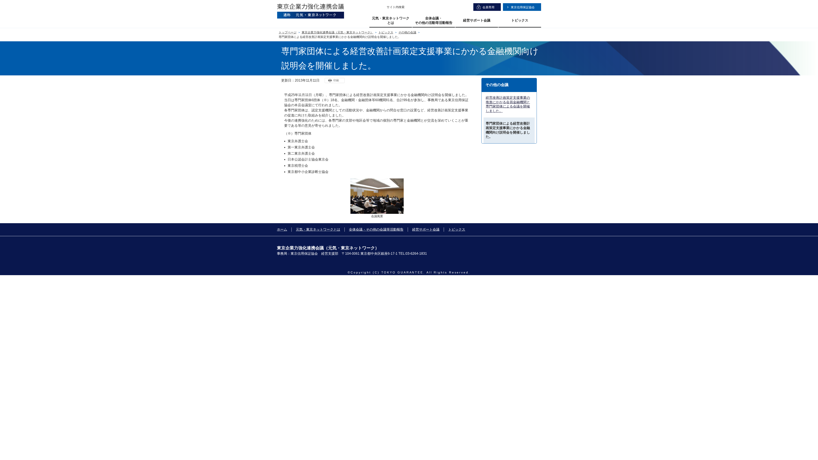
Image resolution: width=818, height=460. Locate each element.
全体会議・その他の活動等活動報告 (433, 20)
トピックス (519, 20)
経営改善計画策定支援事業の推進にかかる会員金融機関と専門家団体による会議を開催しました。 (508, 104)
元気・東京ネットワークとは (390, 20)
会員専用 (488, 7)
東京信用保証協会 (523, 7)
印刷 (336, 80)
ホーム (282, 229)
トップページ (288, 32)
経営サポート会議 (476, 20)
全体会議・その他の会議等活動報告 (376, 229)
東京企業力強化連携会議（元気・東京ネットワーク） (337, 32)
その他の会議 (407, 32)
